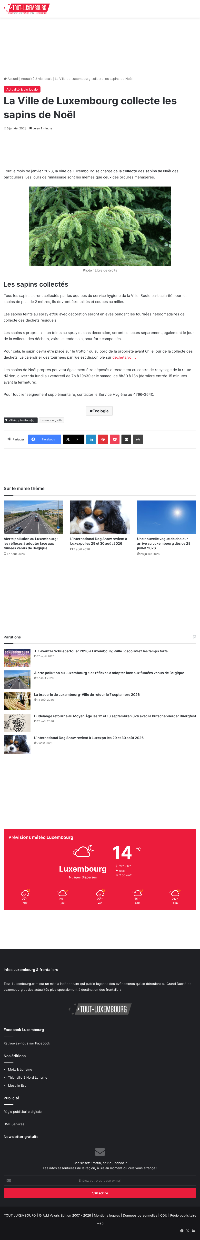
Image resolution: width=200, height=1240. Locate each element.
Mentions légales (107, 1215)
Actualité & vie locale (36, 79)
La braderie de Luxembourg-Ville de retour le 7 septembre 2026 (87, 694)
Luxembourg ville (51, 420)
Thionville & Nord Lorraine (27, 1077)
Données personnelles (140, 1215)
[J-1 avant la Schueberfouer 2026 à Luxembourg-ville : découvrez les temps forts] (17, 658)
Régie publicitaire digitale (23, 1112)
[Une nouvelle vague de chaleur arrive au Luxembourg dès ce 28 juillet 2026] (166, 517)
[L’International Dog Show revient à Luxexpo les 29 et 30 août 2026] (100, 517)
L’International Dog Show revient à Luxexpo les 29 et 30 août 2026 (89, 738)
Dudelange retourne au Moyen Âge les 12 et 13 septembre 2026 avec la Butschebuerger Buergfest (115, 716)
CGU (163, 1215)
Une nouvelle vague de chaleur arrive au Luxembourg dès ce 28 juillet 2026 (163, 543)
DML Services (14, 1124)
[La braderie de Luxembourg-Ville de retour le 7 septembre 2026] (17, 701)
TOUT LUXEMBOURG (20, 1215)
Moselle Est (17, 1085)
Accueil (13, 79)
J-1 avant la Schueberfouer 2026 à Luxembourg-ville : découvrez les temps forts (101, 651)
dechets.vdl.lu (124, 357)
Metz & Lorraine (20, 1069)
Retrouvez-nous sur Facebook (27, 1043)
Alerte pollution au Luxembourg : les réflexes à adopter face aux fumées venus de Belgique (31, 543)
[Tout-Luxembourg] (27, 8)
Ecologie (100, 410)
